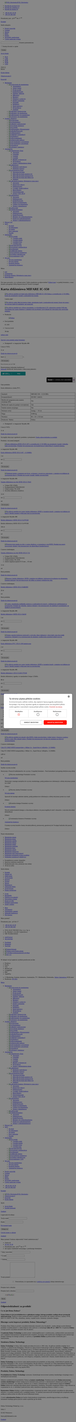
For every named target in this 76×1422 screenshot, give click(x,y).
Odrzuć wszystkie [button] (31, 722)
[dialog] (38, 711)
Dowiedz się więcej (55, 707)
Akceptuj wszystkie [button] (55, 722)
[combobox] (69, 696)
